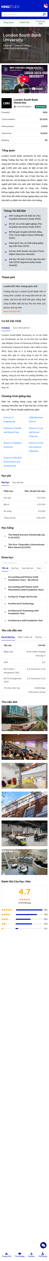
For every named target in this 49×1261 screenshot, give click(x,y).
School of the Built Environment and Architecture (13, 461)
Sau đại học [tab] (18, 482)
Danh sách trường (22, 45)
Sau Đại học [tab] (28, 568)
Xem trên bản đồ (12, 311)
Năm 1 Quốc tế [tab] (25, 637)
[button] (24, 536)
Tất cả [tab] (5, 568)
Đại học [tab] (5, 482)
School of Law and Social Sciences (36, 432)
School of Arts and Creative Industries (36, 447)
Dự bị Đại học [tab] (8, 637)
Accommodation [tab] (21, 328)
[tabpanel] (24, 361)
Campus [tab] (6, 328)
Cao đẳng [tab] (41, 568)
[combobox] (24, 563)
